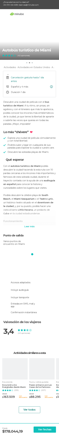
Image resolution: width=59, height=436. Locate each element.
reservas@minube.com (28, 5)
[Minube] (17, 14)
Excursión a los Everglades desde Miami (14, 386)
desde (4, 394)
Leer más (29, 226)
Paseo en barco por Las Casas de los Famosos (40, 386)
